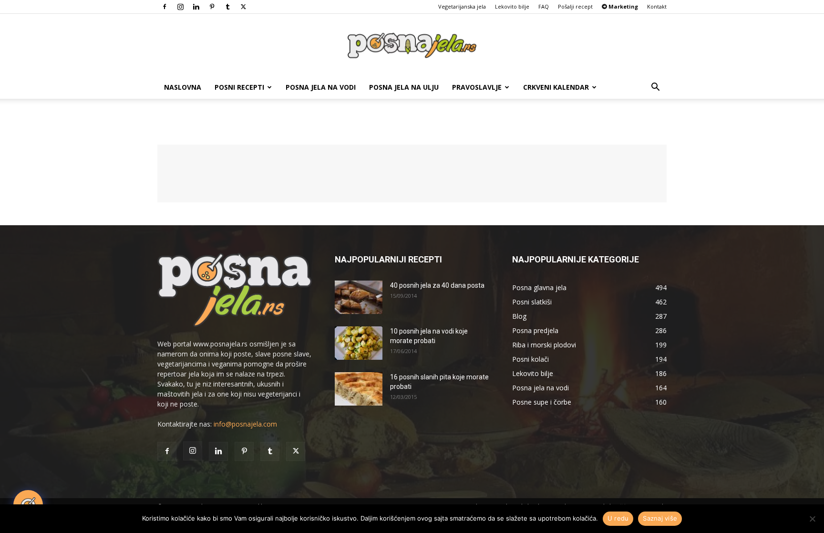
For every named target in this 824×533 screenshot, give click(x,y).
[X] (243, 6)
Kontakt (657, 6)
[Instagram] (180, 6)
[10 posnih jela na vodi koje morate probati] (358, 343)
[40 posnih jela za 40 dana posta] (358, 297)
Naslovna (182, 87)
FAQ (543, 6)
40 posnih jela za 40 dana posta (437, 285)
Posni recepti (239, 87)
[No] (812, 518)
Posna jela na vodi (321, 87)
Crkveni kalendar (556, 87)
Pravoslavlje (477, 87)
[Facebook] (164, 6)
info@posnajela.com (245, 423)
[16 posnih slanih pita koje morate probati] (358, 389)
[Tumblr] (227, 6)
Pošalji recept (575, 6)
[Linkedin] (196, 6)
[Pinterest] (212, 6)
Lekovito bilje (512, 6)
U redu (618, 518)
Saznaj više (660, 518)
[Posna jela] (412, 45)
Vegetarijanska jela (462, 6)
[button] (655, 88)
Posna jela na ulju (404, 87)
